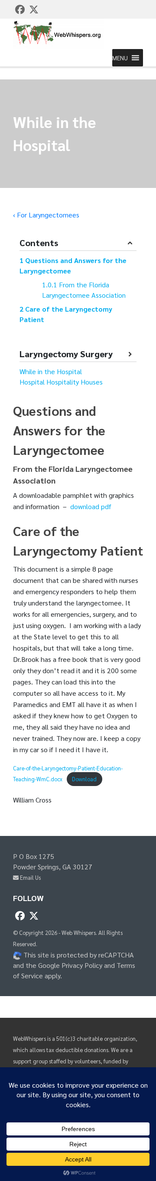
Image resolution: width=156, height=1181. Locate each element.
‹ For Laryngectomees (46, 214)
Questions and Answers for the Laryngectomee (73, 265)
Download (84, 779)
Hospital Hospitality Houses (61, 381)
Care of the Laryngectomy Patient (66, 314)
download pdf (90, 506)
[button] (120, 57)
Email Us (30, 877)
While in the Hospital (51, 371)
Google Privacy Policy (70, 965)
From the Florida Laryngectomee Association (84, 289)
